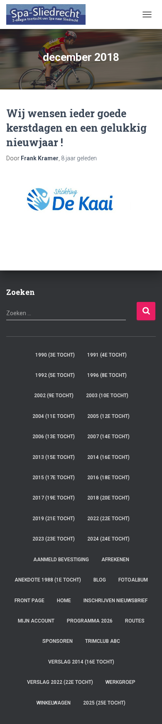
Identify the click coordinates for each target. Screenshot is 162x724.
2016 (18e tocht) (108, 477)
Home (64, 600)
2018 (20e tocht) (108, 498)
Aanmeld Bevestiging (61, 559)
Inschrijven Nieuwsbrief (115, 600)
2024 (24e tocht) (108, 539)
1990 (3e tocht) (55, 355)
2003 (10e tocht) (107, 395)
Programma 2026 (90, 621)
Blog (99, 580)
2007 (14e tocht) (108, 436)
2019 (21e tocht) (53, 518)
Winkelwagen (54, 703)
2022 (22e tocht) (108, 518)
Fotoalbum (133, 580)
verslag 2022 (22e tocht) (60, 682)
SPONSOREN (57, 641)
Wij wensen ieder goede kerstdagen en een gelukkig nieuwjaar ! (76, 127)
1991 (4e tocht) (107, 355)
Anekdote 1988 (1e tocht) (48, 580)
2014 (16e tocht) (108, 457)
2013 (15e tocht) (53, 457)
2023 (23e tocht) (53, 539)
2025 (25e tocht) (104, 703)
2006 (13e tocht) (53, 436)
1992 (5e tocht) (55, 375)
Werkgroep (120, 682)
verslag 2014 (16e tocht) (81, 662)
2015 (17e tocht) (53, 477)
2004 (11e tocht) (53, 416)
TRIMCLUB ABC (102, 641)
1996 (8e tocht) (107, 375)
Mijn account (36, 621)
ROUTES (135, 621)
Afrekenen (115, 559)
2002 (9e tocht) (54, 395)
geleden (79, 158)
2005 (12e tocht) (108, 416)
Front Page (29, 600)
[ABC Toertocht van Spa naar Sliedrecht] (49, 14)
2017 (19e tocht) (53, 498)
